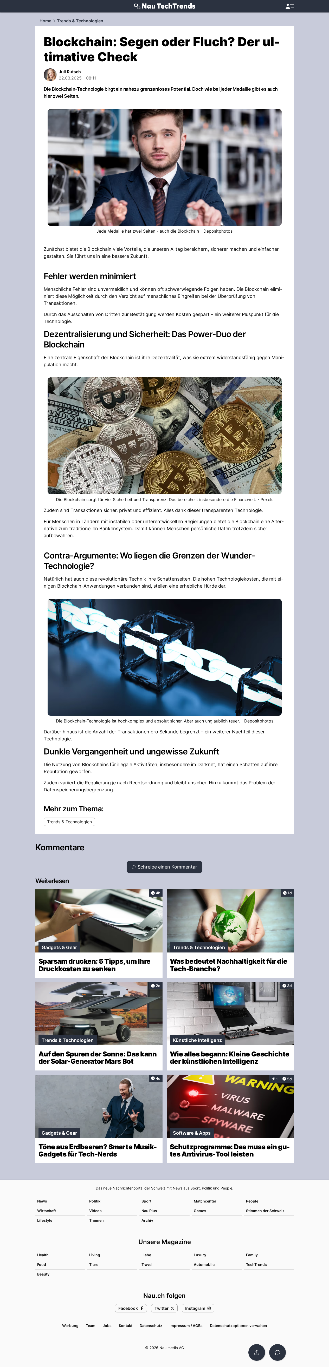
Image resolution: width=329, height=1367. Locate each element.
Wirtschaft (46, 1210)
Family (252, 1255)
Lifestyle (44, 1220)
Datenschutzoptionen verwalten (238, 1325)
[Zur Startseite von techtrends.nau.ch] (164, 6)
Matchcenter (205, 1201)
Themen (96, 1220)
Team (90, 1325)
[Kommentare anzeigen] (277, 1352)
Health (43, 1255)
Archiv (147, 1220)
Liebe (146, 1255)
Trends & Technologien (80, 20)
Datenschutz (151, 1325)
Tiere (93, 1264)
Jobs (107, 1325)
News (42, 1201)
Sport (146, 1201)
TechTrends (256, 1264)
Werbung (70, 1325)
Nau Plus (149, 1210)
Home (45, 20)
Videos (95, 1210)
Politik (94, 1201)
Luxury (200, 1255)
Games (200, 1210)
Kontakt (125, 1325)
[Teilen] (256, 1352)
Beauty (43, 1274)
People (252, 1201)
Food (41, 1264)
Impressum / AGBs (186, 1325)
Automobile (204, 1264)
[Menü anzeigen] (289, 6)
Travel (146, 1264)
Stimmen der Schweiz (265, 1210)
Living (94, 1255)
